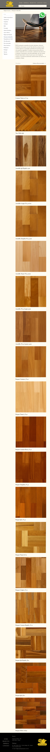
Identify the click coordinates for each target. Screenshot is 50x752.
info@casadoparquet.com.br (22, 748)
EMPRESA (6, 743)
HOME (6, 739)
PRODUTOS (6, 741)
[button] (33, 3)
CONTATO (6, 746)
